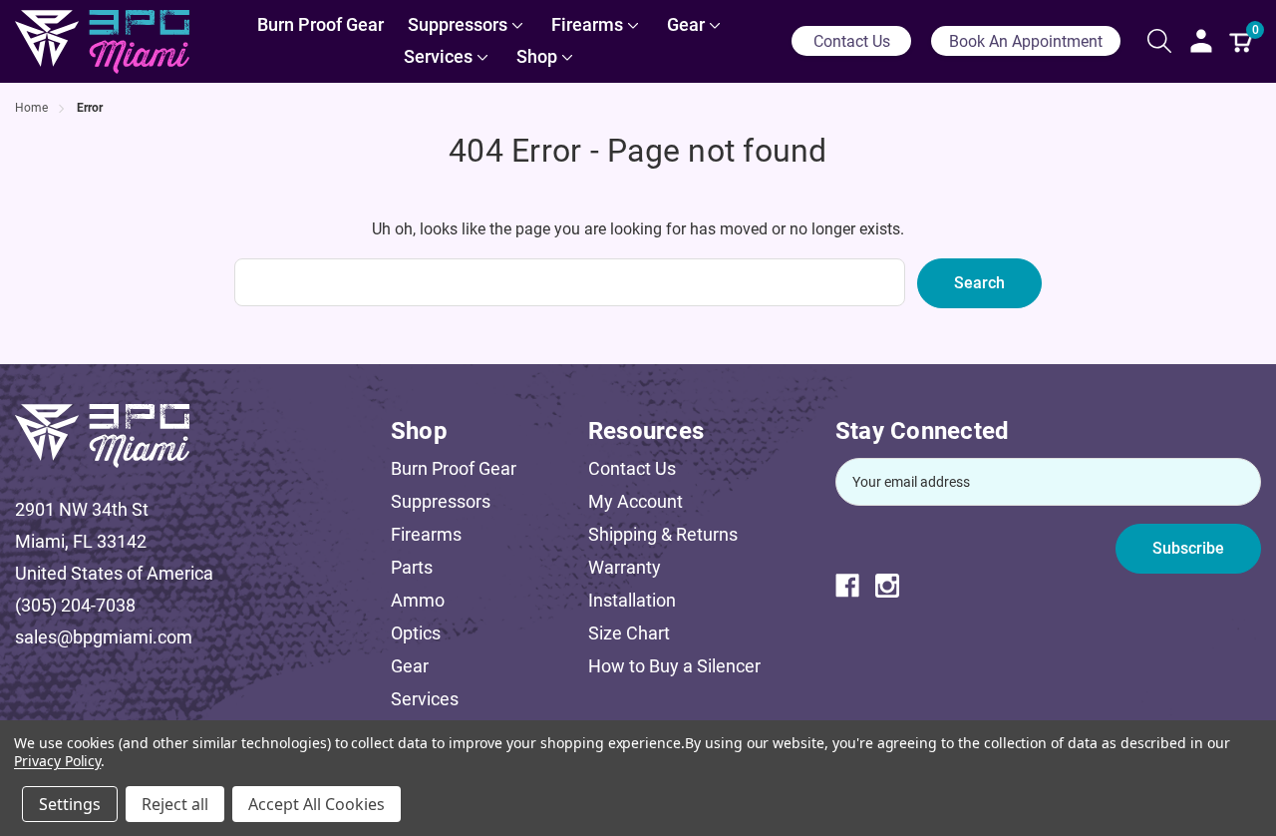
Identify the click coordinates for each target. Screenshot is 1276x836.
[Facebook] (855, 586)
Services (425, 698)
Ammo (418, 600)
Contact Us (851, 41)
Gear (410, 665)
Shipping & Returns (663, 534)
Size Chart (629, 633)
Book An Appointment (1026, 41)
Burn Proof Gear (453, 468)
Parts (412, 567)
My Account (635, 501)
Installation (632, 600)
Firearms (426, 534)
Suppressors (440, 501)
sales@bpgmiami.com (103, 637)
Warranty (624, 567)
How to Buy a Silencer (674, 665)
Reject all (175, 804)
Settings (70, 804)
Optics (416, 633)
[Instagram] (895, 586)
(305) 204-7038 (75, 605)
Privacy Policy (57, 760)
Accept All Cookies (316, 804)
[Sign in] (1201, 41)
